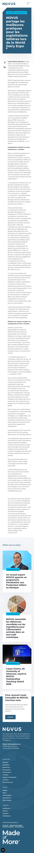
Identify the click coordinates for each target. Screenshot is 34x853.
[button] (5, 63)
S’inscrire (10, 717)
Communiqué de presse (20, 13)
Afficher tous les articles (11, 545)
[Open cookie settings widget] (3, 850)
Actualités (9, 13)
